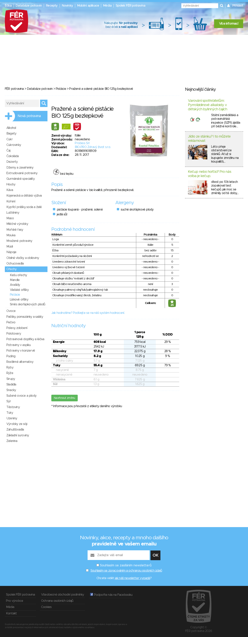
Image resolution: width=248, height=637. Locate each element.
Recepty (52, 5)
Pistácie (61, 88)
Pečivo (10, 322)
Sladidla (11, 384)
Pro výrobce (14, 600)
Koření (10, 201)
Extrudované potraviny (21, 173)
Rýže (9, 373)
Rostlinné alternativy (19, 361)
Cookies (46, 607)
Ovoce (11, 311)
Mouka (10, 235)
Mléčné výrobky (17, 223)
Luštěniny (12, 212)
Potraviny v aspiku (18, 345)
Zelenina (11, 441)
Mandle (15, 280)
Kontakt (11, 613)
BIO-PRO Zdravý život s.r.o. (93, 147)
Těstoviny (13, 407)
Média (107, 5)
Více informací (228, 23)
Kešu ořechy (18, 275)
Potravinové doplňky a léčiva (25, 339)
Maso (10, 218)
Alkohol (11, 127)
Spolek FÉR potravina (130, 5)
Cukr (9, 139)
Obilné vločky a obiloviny (22, 257)
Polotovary (13, 333)
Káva (9, 190)
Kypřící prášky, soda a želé (24, 207)
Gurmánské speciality (20, 178)
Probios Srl (82, 143)
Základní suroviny (17, 435)
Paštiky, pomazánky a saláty (24, 316)
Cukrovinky (13, 144)
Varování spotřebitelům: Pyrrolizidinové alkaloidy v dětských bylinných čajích (207, 105)
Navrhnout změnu (64, 398)
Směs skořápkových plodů (27, 304)
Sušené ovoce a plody (21, 395)
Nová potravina (29, 116)
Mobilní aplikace (88, 5)
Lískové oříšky (19, 299)
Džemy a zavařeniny (20, 167)
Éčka (8, 5)
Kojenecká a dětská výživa (24, 195)
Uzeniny (11, 418)
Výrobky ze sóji (16, 424)
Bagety (11, 133)
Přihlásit (237, 5)
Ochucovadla (15, 263)
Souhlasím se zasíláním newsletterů (126, 565)
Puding (10, 356)
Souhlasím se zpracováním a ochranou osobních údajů (126, 570)
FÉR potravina (14, 88)
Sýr (8, 401)
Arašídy (15, 284)
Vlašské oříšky (19, 289)
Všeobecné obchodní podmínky (62, 594)
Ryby (9, 367)
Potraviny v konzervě (20, 350)
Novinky (67, 5)
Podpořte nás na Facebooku (112, 594)
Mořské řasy (14, 229)
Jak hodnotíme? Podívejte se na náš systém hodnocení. (87, 312)
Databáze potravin (29, 5)
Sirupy (10, 378)
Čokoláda (12, 156)
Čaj (8, 150)
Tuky (9, 412)
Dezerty (12, 161)
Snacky (11, 390)
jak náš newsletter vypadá (132, 578)
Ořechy (11, 269)
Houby (10, 184)
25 (55, 128)
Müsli (9, 246)
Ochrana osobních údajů (57, 600)
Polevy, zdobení (16, 328)
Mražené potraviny (19, 240)
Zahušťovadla (15, 429)
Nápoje (11, 252)
